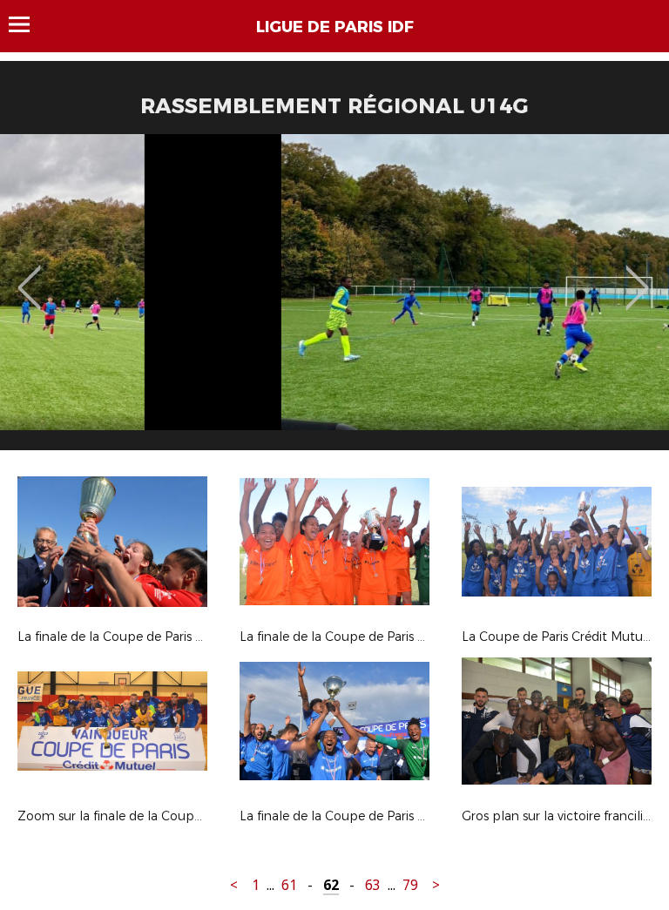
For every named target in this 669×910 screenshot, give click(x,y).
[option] (334, 298)
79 (410, 885)
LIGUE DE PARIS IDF (335, 27)
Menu (27, 24)
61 (289, 885)
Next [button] (637, 275)
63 (373, 885)
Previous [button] (29, 275)
